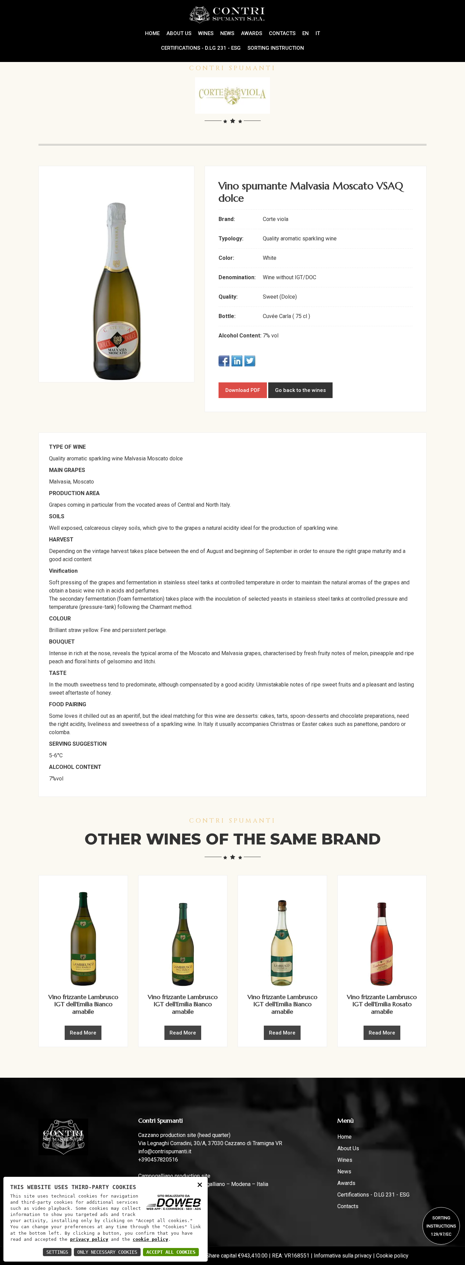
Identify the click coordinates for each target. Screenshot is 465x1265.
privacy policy (89, 1239)
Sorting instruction (275, 48)
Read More (83, 1033)
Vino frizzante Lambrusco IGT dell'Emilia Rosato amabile (382, 1004)
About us (178, 33)
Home (344, 1137)
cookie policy (150, 1239)
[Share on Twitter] (249, 360)
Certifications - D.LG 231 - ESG (201, 48)
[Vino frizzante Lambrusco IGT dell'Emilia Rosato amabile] (382, 934)
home (152, 33)
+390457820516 (158, 1159)
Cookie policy (392, 1255)
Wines (205, 33)
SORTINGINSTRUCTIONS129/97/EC (441, 1226)
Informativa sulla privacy (343, 1255)
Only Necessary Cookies (107, 1252)
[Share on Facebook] (224, 360)
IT (318, 33)
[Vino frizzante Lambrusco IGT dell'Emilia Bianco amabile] (83, 934)
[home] (232, 14)
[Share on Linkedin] (236, 360)
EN (305, 33)
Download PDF (242, 390)
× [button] (200, 1184)
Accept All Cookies (170, 1252)
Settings (57, 1252)
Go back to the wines (300, 390)
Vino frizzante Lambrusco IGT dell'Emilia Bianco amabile (83, 1004)
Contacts (282, 33)
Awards (251, 33)
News (227, 33)
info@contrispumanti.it (164, 1151)
